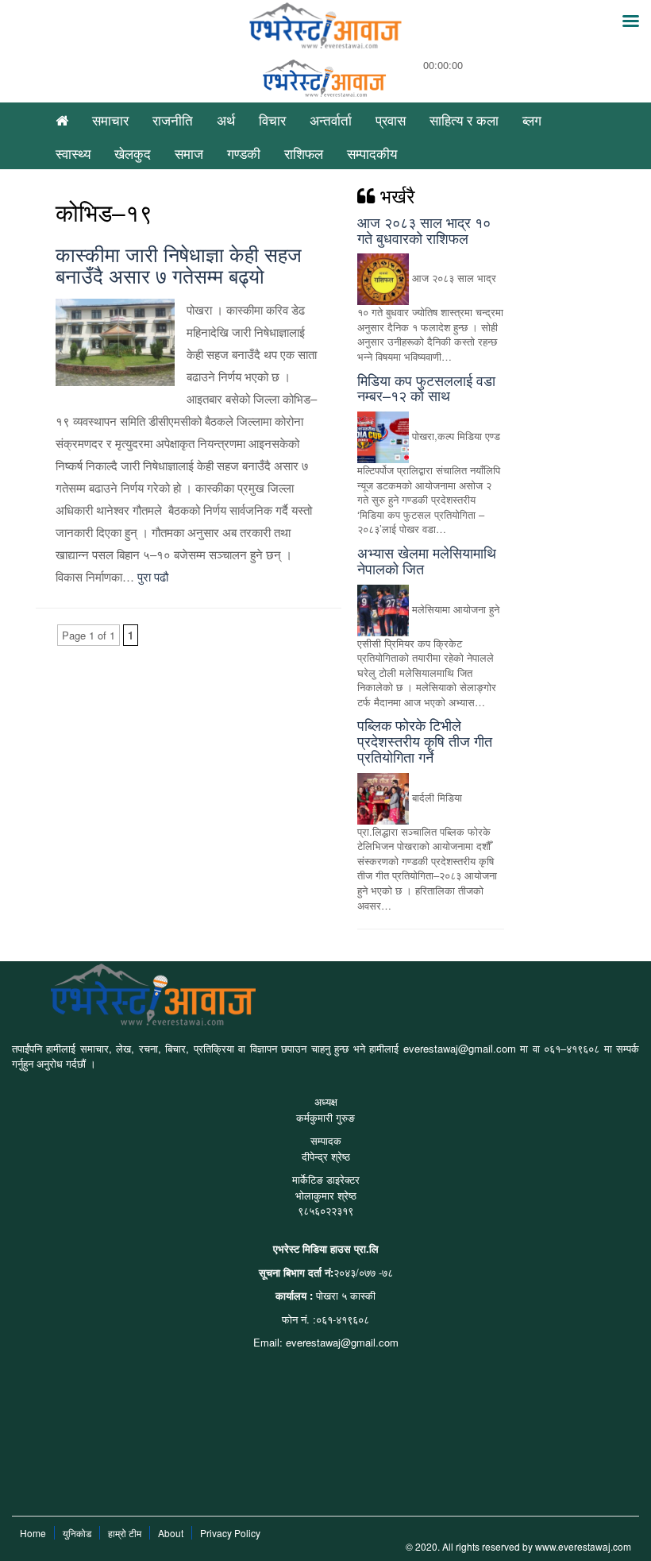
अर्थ (226, 119)
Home (33, 1533)
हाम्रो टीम (124, 1533)
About (170, 1533)
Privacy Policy (230, 1533)
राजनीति (172, 119)
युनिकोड (77, 1533)
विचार (272, 119)
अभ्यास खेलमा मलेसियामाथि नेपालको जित (426, 560)
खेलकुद (132, 153)
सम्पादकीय (372, 153)
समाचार (110, 119)
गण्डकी (243, 153)
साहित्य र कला (464, 119)
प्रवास (391, 119)
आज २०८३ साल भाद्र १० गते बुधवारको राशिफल (424, 229)
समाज (189, 153)
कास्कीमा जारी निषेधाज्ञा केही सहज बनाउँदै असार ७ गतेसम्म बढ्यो (179, 264)
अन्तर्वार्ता (331, 119)
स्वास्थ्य (73, 153)
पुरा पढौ (152, 576)
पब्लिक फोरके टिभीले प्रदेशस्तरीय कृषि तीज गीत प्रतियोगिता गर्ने (424, 740)
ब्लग (531, 119)
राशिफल (303, 153)
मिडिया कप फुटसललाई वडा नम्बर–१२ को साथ (426, 387)
